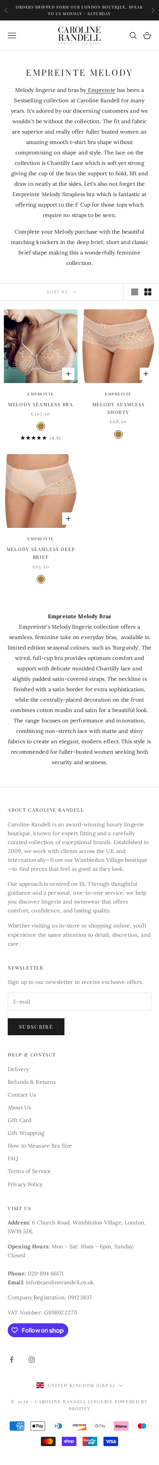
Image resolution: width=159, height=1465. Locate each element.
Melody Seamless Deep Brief (41, 553)
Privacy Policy (25, 1184)
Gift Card (19, 1120)
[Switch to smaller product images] (147, 292)
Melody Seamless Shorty (118, 408)
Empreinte (100, 89)
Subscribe (36, 1026)
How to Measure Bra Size (40, 1145)
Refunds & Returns (32, 1081)
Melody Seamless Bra (40, 404)
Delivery (18, 1069)
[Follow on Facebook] (11, 1359)
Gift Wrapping (26, 1132)
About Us (19, 1107)
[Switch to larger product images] (134, 292)
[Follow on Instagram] (32, 1359)
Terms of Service (29, 1171)
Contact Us (22, 1094)
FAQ (13, 1158)
